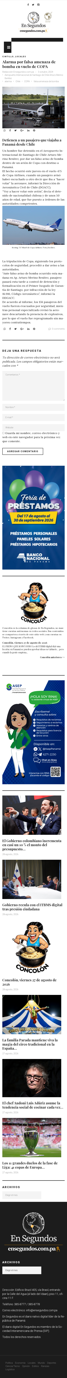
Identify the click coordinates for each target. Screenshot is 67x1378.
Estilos (35, 1366)
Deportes (51, 1363)
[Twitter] (33, 4)
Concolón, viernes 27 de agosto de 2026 (24, 642)
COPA (27, 81)
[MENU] (7, 47)
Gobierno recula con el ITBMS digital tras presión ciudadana (32, 906)
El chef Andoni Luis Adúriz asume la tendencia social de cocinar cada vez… (32, 1105)
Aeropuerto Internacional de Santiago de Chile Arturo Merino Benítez (34, 76)
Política (9, 1363)
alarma (8, 81)
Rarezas (45, 1366)
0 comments (58, 329)
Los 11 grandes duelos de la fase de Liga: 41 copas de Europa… (30, 1165)
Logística (9, 1369)
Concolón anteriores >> (52, 657)
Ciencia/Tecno (12, 1366)
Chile (18, 81)
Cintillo (8, 57)
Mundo (41, 1363)
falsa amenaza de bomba (46, 81)
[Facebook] (28, 4)
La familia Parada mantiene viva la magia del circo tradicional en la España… (30, 1044)
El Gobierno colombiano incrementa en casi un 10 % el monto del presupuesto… (31, 844)
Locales (20, 57)
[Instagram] (38, 4)
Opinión (26, 1366)
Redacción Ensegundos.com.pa (18, 72)
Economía (20, 1363)
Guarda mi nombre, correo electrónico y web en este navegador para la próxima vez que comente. (31, 437)
